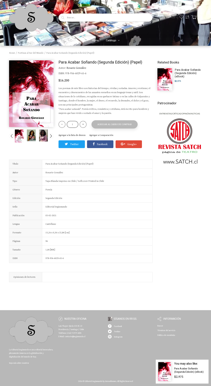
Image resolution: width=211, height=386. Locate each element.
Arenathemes (110, 381)
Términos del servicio (166, 330)
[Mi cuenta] (200, 17)
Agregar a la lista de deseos (72, 135)
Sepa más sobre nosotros (19, 363)
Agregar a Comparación (101, 135)
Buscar (160, 326)
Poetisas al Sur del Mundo (31, 53)
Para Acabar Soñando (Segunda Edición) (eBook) (188, 73)
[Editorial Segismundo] (31, 17)
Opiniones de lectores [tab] (24, 277)
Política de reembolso (166, 335)
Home (12, 53)
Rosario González (76, 68)
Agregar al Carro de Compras (114, 124)
